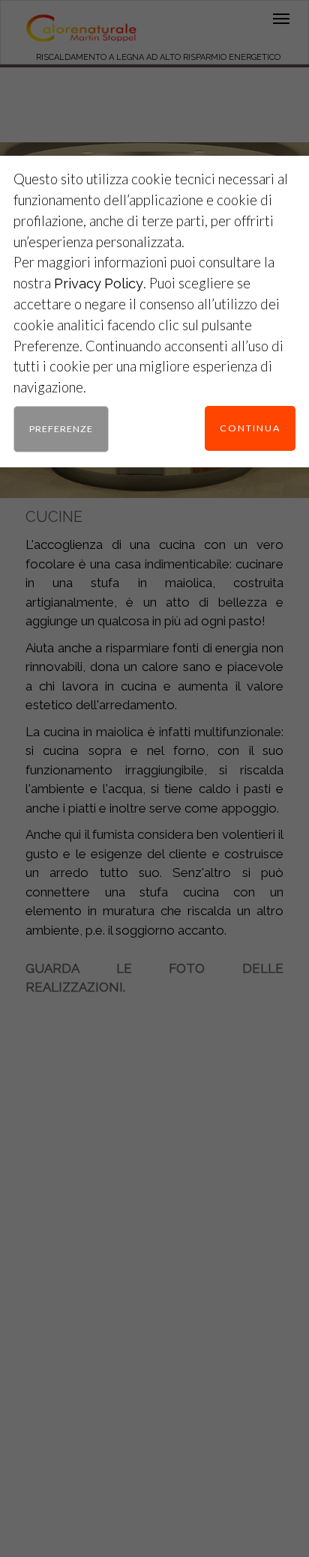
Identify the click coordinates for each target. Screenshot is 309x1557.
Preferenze (61, 428)
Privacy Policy (98, 283)
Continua (250, 428)
